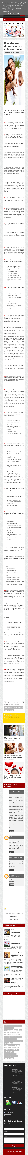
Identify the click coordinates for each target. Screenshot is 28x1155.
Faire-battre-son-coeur (11, 707)
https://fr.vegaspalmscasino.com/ (11, 342)
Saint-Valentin (14, 1049)
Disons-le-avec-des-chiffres (12, 1034)
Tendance (15, 1056)
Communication (9, 1030)
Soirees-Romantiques (10, 1054)
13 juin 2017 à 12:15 (13, 838)
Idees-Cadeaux (9, 1041)
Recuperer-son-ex (9, 1045)
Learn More (11, 13)
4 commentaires (19, 52)
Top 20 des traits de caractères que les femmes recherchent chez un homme (13, 777)
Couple (16, 1030)
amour (12, 1028)
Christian (11, 836)
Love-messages (18, 1041)
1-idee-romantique (9, 1026)
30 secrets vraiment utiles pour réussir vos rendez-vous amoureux (13, 756)
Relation (17, 1045)
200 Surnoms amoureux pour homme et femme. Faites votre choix (17, 931)
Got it (18, 13)
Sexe (12, 1051)
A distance (18, 1026)
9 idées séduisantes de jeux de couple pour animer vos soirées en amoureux (17, 980)
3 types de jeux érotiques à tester (13, 738)
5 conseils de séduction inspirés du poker (17, 942)
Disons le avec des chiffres (12, 1032)
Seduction (7, 1051)
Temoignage (8, 1056)
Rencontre (7, 1047)
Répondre (11, 831)
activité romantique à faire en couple (13, 348)
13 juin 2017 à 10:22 (13, 791)
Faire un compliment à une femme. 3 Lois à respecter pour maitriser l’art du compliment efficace (17, 955)
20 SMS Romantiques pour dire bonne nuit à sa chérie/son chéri (17, 967)
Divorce (7, 1036)
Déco (20, 1030)
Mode (11, 1043)
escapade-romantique (15, 1036)
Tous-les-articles (9, 710)
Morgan (20, 791)
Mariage (7, 1043)
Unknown (11, 875)
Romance (20, 707)
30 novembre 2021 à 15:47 (15, 876)
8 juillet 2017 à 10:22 (13, 857)
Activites (7, 1028)
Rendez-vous (14, 1047)
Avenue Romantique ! (16, 1152)
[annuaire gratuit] (7, 1116)
